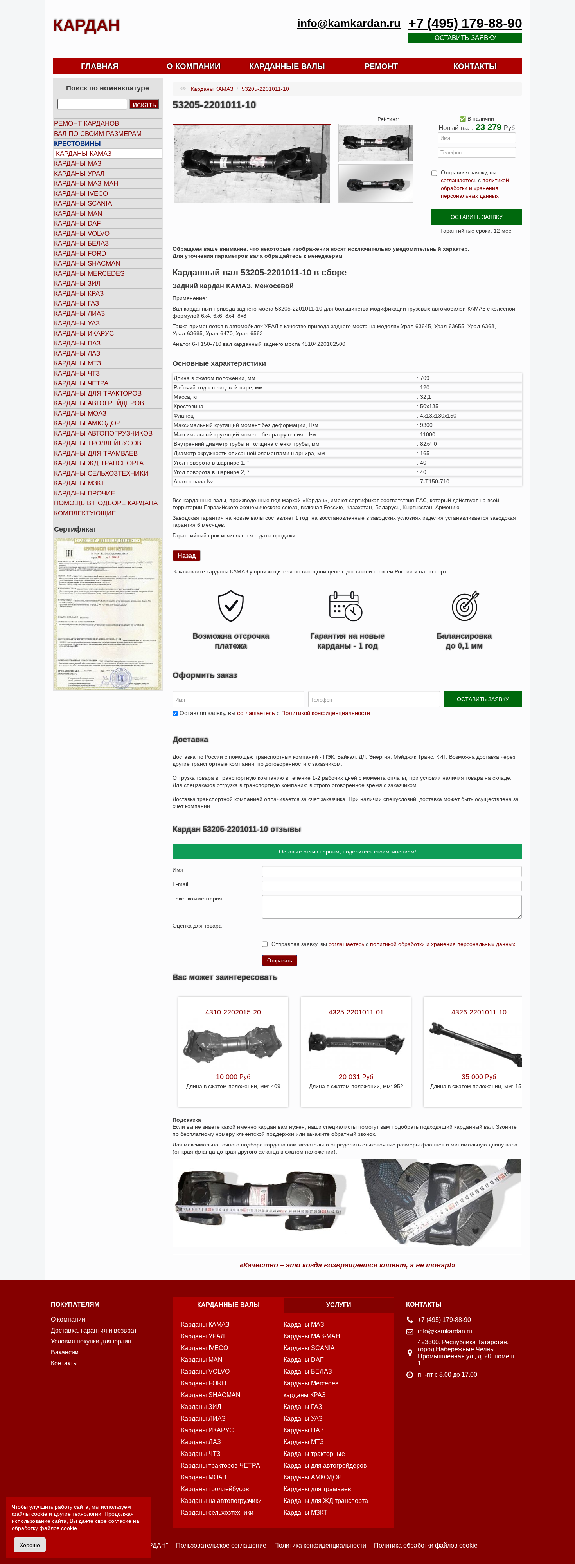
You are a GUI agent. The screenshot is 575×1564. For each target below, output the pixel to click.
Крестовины (77, 143)
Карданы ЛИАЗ (79, 313)
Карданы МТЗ (77, 363)
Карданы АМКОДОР (87, 423)
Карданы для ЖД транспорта (326, 1500)
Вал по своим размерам (98, 133)
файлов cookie (58, 1528)
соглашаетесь (458, 180)
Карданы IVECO (81, 193)
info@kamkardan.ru (349, 23)
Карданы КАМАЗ (83, 153)
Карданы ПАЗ (77, 343)
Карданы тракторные (314, 1453)
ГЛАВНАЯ (99, 66)
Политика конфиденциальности (320, 1545)
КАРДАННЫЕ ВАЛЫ (287, 66)
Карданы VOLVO (82, 233)
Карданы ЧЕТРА (81, 383)
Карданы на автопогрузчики (221, 1500)
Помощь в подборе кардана (106, 503)
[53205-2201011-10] (251, 164)
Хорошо (30, 1545)
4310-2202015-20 (233, 1012)
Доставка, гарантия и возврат (94, 1330)
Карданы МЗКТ (79, 483)
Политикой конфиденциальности (325, 713)
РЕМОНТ (381, 66)
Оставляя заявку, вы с (275, 713)
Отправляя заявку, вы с (475, 184)
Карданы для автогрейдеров (325, 1465)
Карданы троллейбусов (97, 443)
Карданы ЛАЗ (77, 353)
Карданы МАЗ (77, 163)
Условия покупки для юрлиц (91, 1341)
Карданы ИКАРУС (84, 333)
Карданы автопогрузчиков (103, 433)
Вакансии (65, 1352)
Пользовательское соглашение (221, 1545)
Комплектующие (85, 513)
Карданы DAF (77, 223)
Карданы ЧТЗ (77, 373)
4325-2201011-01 (356, 1012)
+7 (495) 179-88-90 (465, 23)
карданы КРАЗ (305, 1395)
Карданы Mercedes (311, 1383)
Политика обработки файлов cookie (426, 1545)
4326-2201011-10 (479, 1012)
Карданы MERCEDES (89, 273)
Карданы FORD (80, 253)
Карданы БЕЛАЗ (81, 243)
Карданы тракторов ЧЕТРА (220, 1465)
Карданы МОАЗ (80, 413)
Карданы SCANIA (83, 203)
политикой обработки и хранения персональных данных (475, 188)
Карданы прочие (84, 493)
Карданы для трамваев (96, 453)
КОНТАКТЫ (475, 66)
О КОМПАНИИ (193, 66)
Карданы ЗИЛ (77, 283)
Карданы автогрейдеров (99, 403)
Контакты (64, 1363)
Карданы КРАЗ (79, 293)
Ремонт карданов (86, 123)
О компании (68, 1319)
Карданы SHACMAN (87, 263)
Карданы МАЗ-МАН (86, 183)
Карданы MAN (78, 213)
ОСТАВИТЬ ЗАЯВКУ (477, 217)
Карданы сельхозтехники (101, 473)
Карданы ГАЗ (76, 303)
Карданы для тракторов (98, 393)
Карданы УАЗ (77, 323)
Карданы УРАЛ (79, 173)
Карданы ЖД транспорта (99, 463)
